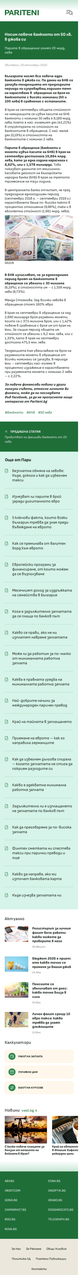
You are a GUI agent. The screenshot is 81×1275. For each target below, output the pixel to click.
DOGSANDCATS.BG (60, 1210)
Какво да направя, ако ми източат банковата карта (37, 876)
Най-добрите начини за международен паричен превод (39, 703)
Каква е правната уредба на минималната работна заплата (40, 682)
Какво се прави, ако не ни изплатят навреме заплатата (39, 635)
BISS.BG (10, 1219)
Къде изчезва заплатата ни (37, 895)
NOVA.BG (11, 1229)
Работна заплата (30, 1056)
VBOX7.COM (12, 1191)
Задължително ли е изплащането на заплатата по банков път (42, 808)
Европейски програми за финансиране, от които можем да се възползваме (40, 569)
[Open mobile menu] (69, 12)
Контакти (39, 1269)
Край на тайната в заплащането (42, 721)
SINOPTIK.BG (57, 1191)
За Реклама (33, 1249)
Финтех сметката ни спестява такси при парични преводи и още (41, 853)
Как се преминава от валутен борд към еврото (39, 546)
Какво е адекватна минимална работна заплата (39, 787)
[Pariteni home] (22, 12)
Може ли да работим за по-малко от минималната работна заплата (41, 658)
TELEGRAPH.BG (58, 1219)
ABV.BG (9, 1181)
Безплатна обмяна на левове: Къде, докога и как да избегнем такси (39, 475)
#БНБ (30, 412)
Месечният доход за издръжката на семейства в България (42, 592)
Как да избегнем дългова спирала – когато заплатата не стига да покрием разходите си (42, 764)
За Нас (16, 1249)
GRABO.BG (55, 1200)
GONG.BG (11, 1200)
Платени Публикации (51, 1259)
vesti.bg (28, 1110)
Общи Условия (56, 1249)
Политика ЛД (21, 1259)
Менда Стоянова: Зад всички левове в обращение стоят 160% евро (35, 302)
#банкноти (14, 412)
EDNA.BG (54, 1181)
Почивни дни (28, 1072)
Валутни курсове (30, 1087)
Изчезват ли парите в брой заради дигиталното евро (36, 499)
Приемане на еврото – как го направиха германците (38, 740)
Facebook (19, 397)
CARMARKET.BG (15, 1210)
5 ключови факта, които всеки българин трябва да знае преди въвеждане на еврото (40, 522)
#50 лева (45, 412)
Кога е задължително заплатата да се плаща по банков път (42, 614)
